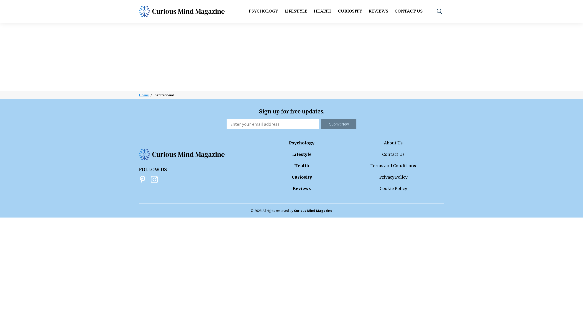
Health (323, 11)
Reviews (378, 11)
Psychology (263, 11)
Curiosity (350, 11)
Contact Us (409, 11)
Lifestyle (295, 11)
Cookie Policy (393, 188)
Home (144, 95)
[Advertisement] (291, 57)
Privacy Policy (393, 177)
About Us (393, 143)
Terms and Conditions (393, 165)
